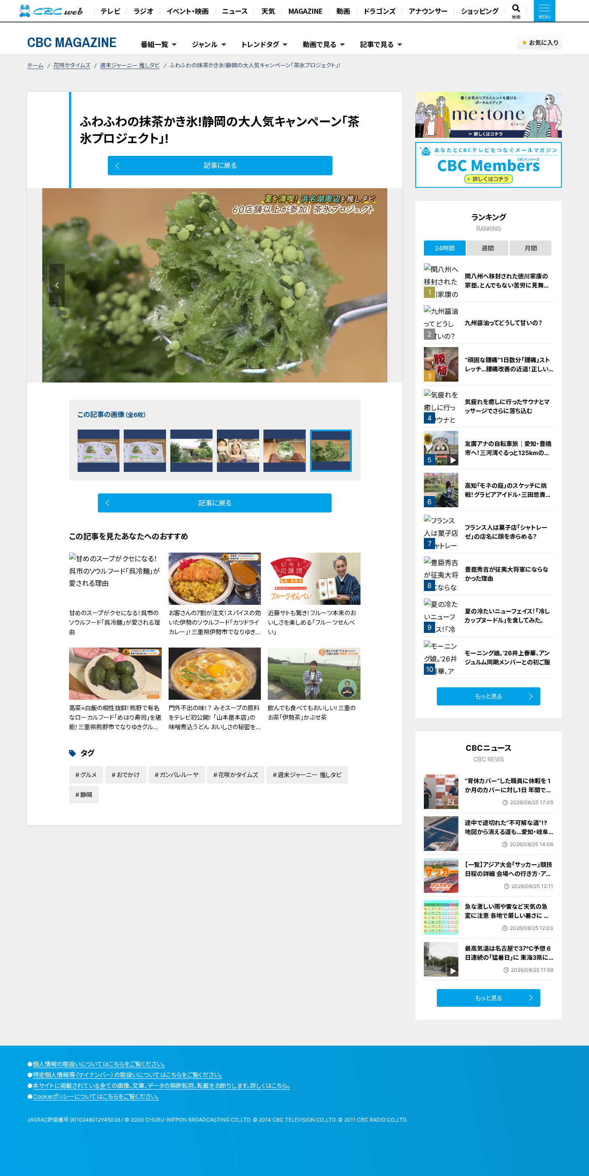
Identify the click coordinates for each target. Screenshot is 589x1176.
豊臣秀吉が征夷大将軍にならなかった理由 (506, 574)
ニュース (235, 11)
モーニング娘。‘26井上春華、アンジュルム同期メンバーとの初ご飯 (507, 657)
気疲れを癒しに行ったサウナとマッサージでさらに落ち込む (507, 406)
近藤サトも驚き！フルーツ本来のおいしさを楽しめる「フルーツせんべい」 (312, 622)
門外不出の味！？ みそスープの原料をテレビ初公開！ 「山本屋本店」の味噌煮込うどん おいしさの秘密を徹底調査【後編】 (214, 722)
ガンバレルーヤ (179, 774)
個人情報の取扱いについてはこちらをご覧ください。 (99, 1064)
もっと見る (488, 696)
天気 (268, 11)
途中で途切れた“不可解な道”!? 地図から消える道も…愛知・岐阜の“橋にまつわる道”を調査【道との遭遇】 (507, 836)
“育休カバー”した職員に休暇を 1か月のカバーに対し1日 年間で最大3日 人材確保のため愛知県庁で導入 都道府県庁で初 (508, 794)
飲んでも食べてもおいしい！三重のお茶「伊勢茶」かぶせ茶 (312, 712)
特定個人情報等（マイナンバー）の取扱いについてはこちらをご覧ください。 (127, 1074)
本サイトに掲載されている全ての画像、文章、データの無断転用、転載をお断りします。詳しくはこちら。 (161, 1085)
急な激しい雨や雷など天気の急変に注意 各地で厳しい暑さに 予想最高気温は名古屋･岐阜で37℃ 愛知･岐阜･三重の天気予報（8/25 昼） (509, 924)
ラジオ (143, 11)
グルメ (88, 774)
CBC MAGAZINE (72, 42)
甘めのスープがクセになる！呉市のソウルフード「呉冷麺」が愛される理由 (114, 622)
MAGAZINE (305, 11)
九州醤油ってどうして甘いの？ (503, 322)
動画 (343, 11)
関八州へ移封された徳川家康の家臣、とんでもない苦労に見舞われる (507, 285)
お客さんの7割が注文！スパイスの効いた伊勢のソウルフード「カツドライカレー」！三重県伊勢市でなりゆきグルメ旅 (215, 627)
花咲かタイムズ (71, 65)
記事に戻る (220, 165)
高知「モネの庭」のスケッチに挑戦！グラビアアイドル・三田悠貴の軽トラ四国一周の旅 (508, 494)
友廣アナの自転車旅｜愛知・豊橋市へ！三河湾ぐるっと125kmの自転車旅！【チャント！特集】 (508, 452)
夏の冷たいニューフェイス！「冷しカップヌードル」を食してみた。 (507, 615)
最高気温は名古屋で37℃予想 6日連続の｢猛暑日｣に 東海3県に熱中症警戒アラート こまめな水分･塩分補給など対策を (508, 962)
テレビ (110, 11)
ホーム (35, 65)
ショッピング (479, 11)
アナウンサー (428, 11)
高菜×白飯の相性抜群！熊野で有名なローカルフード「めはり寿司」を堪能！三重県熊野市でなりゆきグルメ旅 (115, 722)
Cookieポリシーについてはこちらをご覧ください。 (96, 1096)
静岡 (86, 794)
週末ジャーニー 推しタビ (130, 65)
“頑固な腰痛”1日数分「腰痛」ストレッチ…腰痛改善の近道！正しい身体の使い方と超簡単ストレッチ (508, 369)
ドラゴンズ (379, 11)
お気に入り (543, 42)
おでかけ (128, 774)
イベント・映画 (187, 11)
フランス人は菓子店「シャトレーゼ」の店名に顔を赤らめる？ (506, 532)
